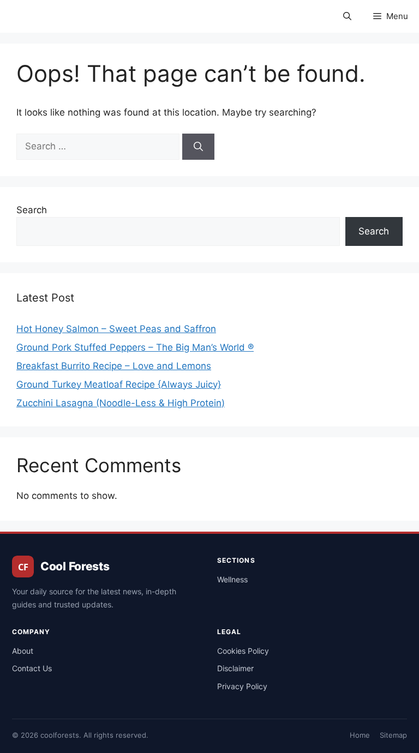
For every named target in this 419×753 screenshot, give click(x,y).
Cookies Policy (243, 650)
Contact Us (32, 668)
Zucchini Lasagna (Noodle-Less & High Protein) (120, 402)
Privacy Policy (242, 686)
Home (360, 735)
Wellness (232, 579)
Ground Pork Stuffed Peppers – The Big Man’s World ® (135, 347)
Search (31, 209)
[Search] (198, 147)
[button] (347, 16)
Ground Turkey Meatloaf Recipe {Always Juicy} (118, 384)
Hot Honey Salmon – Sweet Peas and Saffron (116, 328)
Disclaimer (235, 668)
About (22, 650)
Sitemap (393, 735)
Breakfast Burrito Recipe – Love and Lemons (113, 365)
